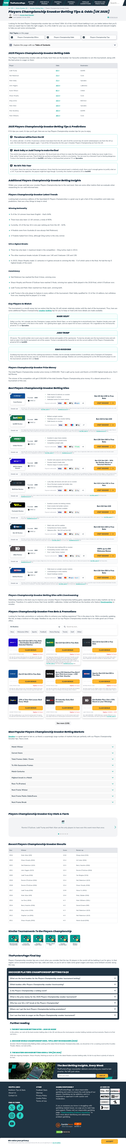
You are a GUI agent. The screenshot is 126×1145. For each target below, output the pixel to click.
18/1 (57, 116)
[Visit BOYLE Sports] (17, 461)
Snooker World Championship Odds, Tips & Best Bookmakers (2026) (44, 1041)
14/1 (57, 101)
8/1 (57, 91)
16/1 (57, 111)
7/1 (57, 76)
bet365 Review (17, 424)
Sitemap (39, 1093)
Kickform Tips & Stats (16, 1090)
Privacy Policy (41, 1095)
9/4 (57, 71)
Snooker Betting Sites (37, 8)
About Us (12, 1093)
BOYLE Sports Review (17, 467)
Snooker (11, 736)
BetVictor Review (17, 489)
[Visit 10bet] (17, 548)
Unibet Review (17, 446)
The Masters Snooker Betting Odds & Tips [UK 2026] (36, 1052)
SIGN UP (102, 1076)
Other (79, 632)
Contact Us (12, 1095)
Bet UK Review (18, 533)
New (12, 632)
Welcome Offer (23, 632)
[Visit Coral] (17, 395)
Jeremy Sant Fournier (27, 15)
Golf (72, 632)
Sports (34, 632)
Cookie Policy (41, 1098)
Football (43, 632)
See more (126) (63, 723)
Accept (109, 1141)
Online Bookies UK (21, 8)
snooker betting (45, 310)
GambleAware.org (62, 409)
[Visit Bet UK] (17, 526)
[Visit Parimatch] (17, 504)
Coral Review (17, 402)
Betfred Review (18, 577)
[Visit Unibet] (17, 439)
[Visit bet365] (17, 417)
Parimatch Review (18, 511)
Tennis (65, 632)
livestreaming (106, 602)
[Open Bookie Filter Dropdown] (59, 627)
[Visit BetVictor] (17, 483)
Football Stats (41, 1090)
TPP (12, 8)
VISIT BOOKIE (103, 403)
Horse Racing (54, 632)
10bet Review (17, 555)
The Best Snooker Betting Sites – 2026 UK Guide (34, 1029)
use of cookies (57, 1143)
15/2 (57, 86)
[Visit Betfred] (17, 570)
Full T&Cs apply (44, 409)
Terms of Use (41, 1101)
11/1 (57, 96)
